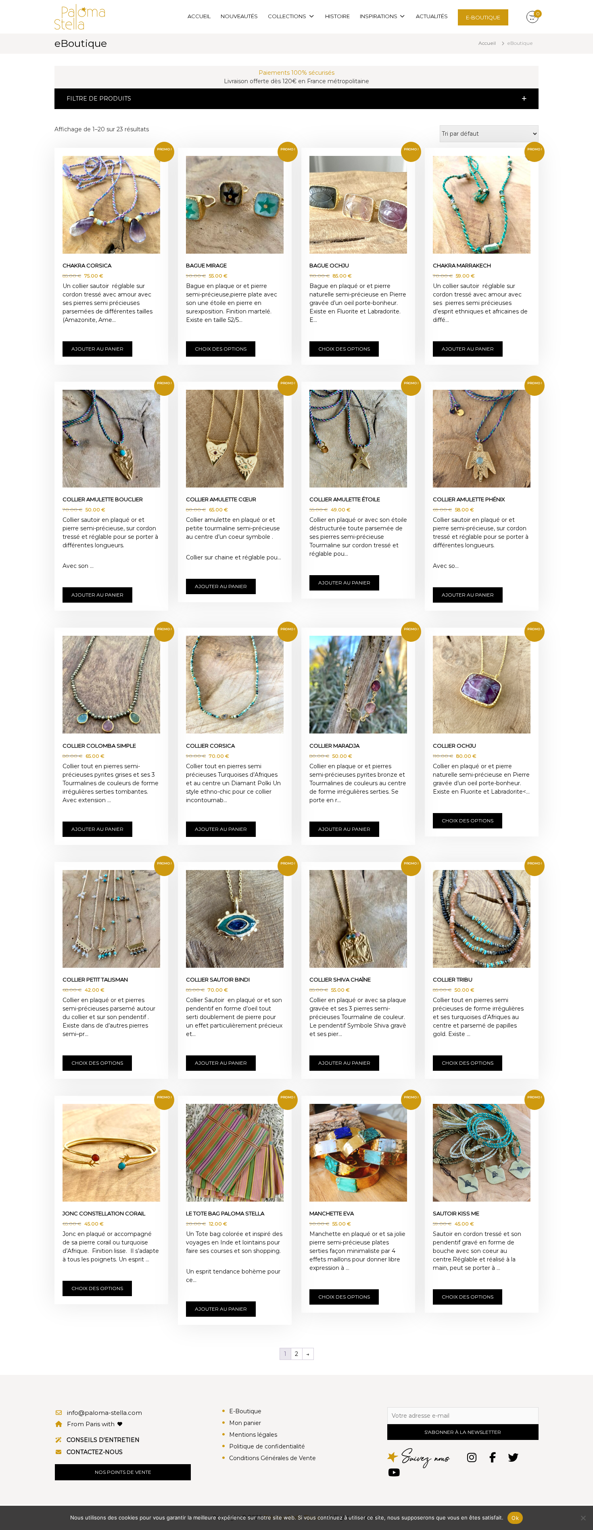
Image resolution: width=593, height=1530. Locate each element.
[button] (296, 98)
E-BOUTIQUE (483, 17)
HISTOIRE (337, 16)
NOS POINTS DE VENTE (123, 1472)
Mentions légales (253, 1434)
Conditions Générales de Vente (272, 1458)
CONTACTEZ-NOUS (95, 1452)
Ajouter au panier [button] (97, 349)
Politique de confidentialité (267, 1446)
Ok (515, 1518)
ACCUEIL (199, 16)
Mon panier (245, 1423)
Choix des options (220, 349)
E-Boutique (245, 1411)
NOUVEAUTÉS (239, 16)
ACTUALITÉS (432, 16)
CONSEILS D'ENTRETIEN (103, 1440)
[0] (532, 17)
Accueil (487, 43)
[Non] (583, 1518)
